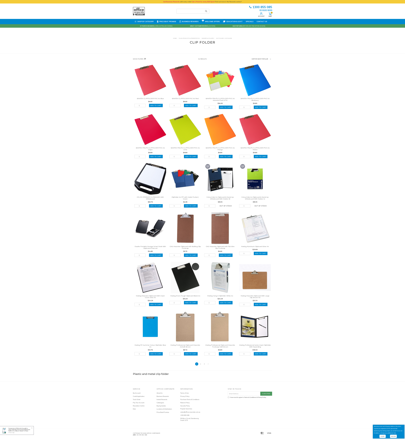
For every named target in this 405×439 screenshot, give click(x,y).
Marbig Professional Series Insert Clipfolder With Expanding (255, 346)
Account (261, 16)
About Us (160, 393)
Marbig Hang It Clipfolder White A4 (220, 296)
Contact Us (262, 22)
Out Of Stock (226, 206)
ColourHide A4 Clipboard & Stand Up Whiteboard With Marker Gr (255, 198)
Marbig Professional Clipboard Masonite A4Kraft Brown (185, 346)
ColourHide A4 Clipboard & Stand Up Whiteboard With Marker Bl (220, 198)
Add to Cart (155, 105)
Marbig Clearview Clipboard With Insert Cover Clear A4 (150, 297)
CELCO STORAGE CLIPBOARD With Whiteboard (150, 198)
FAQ (134, 409)
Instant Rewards (162, 399)
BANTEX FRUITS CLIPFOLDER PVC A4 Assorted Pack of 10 (220, 99)
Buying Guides (161, 406)
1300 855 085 (262, 7)
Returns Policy (185, 402)
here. (395, 433)
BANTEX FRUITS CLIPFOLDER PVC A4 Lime (185, 149)
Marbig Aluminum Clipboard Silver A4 (255, 246)
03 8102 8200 (265, 10)
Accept (383, 436)
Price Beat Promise (167, 22)
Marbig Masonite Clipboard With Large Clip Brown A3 (255, 297)
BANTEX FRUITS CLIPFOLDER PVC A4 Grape (150, 149)
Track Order (136, 399)
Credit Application (138, 396)
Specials (249, 22)
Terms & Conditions (250, 397)
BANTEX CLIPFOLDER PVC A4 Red (185, 98)
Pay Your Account (138, 402)
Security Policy (185, 406)
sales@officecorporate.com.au (189, 412)
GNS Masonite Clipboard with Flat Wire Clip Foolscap (220, 247)
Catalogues (160, 402)
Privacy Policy (184, 396)
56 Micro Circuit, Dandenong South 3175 (189, 419)
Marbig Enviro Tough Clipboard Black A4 (185, 296)
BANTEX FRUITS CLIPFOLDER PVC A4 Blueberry (255, 99)
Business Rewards (190, 22)
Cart (270, 14)
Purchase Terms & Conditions (189, 399)
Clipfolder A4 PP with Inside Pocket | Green (185, 198)
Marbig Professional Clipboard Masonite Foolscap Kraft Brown (220, 346)
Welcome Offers (212, 22)
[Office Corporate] (139, 11)
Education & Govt (234, 22)
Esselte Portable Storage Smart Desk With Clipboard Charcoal (150, 247)
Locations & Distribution (164, 409)
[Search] (206, 11)
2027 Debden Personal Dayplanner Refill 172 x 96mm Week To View (19, 430)
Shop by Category (145, 22)
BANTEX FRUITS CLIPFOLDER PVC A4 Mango (220, 149)
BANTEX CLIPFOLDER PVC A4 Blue (150, 98)
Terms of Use (184, 393)
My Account (136, 393)
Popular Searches (186, 409)
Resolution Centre (138, 406)
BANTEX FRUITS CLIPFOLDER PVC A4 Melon (255, 149)
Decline (393, 436)
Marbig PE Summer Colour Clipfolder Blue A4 (150, 346)
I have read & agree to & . (248, 397)
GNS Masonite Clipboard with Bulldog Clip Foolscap (185, 247)
